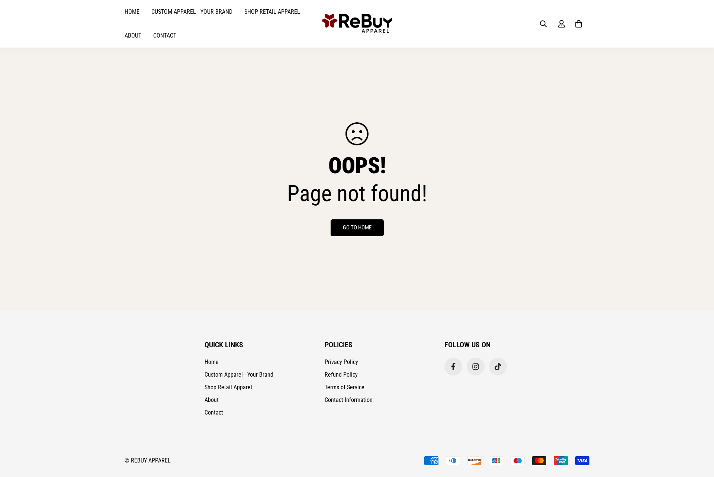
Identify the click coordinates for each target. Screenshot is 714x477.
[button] (578, 23)
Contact (164, 35)
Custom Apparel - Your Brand (191, 11)
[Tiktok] (498, 367)
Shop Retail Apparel (272, 11)
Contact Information (349, 399)
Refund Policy (341, 374)
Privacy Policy (341, 361)
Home (132, 11)
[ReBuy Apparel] (357, 24)
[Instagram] (476, 367)
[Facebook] (453, 367)
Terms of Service (344, 387)
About (133, 35)
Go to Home (357, 227)
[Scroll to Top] (699, 436)
